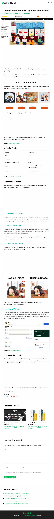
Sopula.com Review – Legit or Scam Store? (14, 423)
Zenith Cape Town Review (14, 350)
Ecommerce (6, 13)
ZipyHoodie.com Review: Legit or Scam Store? (16, 503)
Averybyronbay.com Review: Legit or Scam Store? (16, 493)
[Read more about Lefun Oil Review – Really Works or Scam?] (39, 414)
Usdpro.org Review (12, 391)
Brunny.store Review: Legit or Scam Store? (15, 501)
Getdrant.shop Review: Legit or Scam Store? (15, 496)
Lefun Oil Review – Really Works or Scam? (38, 423)
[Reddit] (14, 396)
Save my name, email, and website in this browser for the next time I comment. (23, 472)
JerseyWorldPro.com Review (14, 177)
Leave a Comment (8, 426)
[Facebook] (4, 396)
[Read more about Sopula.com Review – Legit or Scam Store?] (15, 414)
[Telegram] (26, 513)
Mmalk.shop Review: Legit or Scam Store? (15, 498)
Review (10, 13)
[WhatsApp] (17, 396)
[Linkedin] (11, 396)
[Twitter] (7, 396)
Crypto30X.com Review (13, 143)
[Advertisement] (27, 57)
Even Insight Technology (30, 515)
